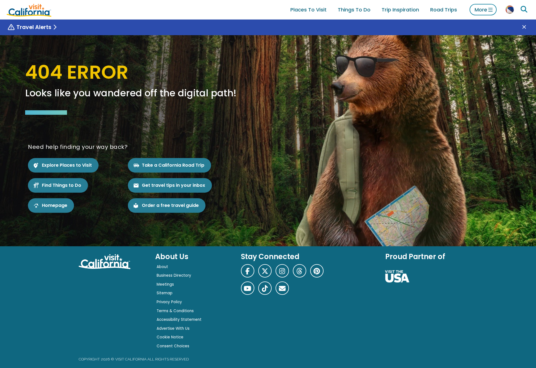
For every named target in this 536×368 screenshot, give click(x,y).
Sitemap (165, 293)
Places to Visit (308, 9)
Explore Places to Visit (67, 165)
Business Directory (174, 275)
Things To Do (354, 9)
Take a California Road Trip (173, 165)
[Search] (524, 9)
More (481, 9)
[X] (265, 271)
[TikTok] (265, 288)
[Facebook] (247, 271)
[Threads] (299, 271)
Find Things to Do (61, 185)
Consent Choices (173, 346)
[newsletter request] (282, 288)
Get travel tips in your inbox (173, 185)
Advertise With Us (173, 328)
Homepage (54, 205)
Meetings (165, 284)
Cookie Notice (170, 337)
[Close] (528, 27)
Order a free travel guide (170, 205)
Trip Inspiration (400, 9)
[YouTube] (247, 288)
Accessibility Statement (179, 319)
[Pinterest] (317, 271)
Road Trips (443, 9)
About (162, 266)
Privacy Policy (169, 302)
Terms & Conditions (175, 311)
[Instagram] (282, 271)
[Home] (29, 9)
